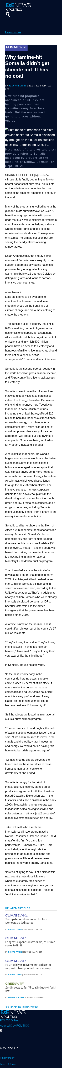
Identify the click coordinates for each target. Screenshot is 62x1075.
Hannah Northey (16, 997)
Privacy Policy (7, 1058)
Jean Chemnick (18, 86)
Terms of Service (8, 1064)
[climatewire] (16, 915)
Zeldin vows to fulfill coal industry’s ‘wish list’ (30, 989)
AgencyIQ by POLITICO (14, 1025)
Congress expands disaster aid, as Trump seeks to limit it (30, 943)
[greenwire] (15, 983)
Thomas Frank (15, 929)
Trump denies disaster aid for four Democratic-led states (26, 921)
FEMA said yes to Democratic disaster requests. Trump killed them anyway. (28, 966)
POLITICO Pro (9, 1020)
